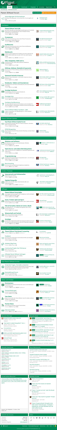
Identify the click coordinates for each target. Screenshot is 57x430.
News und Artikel (7, 280)
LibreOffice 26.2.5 (6, 359)
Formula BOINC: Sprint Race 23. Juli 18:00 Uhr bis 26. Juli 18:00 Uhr (42, 330)
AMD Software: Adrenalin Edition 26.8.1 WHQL (14, 353)
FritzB (14, 380)
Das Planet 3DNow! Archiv (10, 262)
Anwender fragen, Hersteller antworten (16, 265)
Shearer (50, 222)
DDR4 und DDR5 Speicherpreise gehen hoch (15, 333)
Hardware (5, 25)
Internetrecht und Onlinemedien (15, 174)
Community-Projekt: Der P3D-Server (15, 248)
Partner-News (9, 304)
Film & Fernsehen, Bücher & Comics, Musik (18, 206)
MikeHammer (48, 244)
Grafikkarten (9, 45)
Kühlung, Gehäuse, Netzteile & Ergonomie (18, 68)
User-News (8, 296)
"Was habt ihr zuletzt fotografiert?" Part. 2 (14, 323)
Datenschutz (42, 426)
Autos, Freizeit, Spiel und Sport (14, 200)
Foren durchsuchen (12, 9)
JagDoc (3, 383)
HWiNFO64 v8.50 (6, 368)
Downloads (24, 7)
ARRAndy (18, 380)
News (3, 7)
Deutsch (6, 426)
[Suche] (54, 7)
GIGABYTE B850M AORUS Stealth (38, 354)
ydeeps (16, 379)
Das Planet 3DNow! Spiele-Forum (15, 122)
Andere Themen (7, 171)
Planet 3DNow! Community (11, 228)
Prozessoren (9, 37)
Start (51, 426)
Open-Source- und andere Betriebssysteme (18, 149)
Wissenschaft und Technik (13, 213)
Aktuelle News (34, 316)
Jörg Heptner (48, 311)
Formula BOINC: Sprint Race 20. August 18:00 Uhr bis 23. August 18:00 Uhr (43, 318)
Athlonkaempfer (52, 208)
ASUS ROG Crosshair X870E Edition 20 (39, 359)
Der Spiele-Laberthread (45, 123)
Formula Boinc (43, 231)
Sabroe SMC (23, 381)
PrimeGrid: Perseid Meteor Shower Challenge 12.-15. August (42, 325)
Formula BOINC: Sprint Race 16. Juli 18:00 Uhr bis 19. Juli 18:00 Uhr (42, 335)
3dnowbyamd (23, 422)
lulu (12, 380)
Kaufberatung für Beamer (45, 103)
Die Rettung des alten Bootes (46, 248)
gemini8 (49, 232)
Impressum (24, 426)
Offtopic (4, 189)
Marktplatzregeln (43, 17)
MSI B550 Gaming (34, 369)
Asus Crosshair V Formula (45, 273)
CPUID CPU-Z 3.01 (6, 350)
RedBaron (52, 151)
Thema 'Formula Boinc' (38, 378)
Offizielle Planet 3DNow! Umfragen (15, 254)
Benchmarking (9, 163)
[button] (6, 7)
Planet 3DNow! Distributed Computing (17, 231)
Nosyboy (47, 132)
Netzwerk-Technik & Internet (14, 75)
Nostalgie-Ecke (9, 96)
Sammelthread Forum (11, 272)
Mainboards (8, 52)
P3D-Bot (50, 285)
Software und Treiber (9, 138)
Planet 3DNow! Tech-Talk (12, 28)
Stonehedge (12, 379)
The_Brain (47, 274)
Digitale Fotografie (11, 180)
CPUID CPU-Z (45, 284)
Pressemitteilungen (11, 290)
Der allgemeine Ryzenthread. (46, 38)
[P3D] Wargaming (10, 129)
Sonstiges (8, 219)
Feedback (8, 236)
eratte (49, 40)
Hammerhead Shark (51, 63)
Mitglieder (33, 7)
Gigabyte (6, 321)
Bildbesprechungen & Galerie (10, 326)
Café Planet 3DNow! (8, 331)
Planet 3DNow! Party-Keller (13, 192)
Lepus (46, 267)
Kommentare (9, 283)
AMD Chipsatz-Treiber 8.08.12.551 (10, 356)
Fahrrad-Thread (43, 200)
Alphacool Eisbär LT (44, 69)
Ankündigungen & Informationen (15, 16)
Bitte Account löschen (44, 237)
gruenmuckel (23, 380)
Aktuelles (15, 7)
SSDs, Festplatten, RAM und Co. (14, 61)
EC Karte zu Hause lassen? (45, 220)
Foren (9, 7)
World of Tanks (43, 130)
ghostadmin (47, 105)
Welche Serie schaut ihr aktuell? (48, 207)
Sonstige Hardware (11, 90)
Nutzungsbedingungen (33, 426)
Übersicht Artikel (10, 310)
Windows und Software (12, 141)
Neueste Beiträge (7, 316)
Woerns (49, 32)
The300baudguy (48, 98)
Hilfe (48, 426)
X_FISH (12, 381)
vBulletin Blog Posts (10, 243)
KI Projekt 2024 (43, 157)
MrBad (20, 379)
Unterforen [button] (20, 57)
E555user (47, 71)
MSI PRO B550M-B (34, 364)
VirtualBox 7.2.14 (6, 365)
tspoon (46, 158)
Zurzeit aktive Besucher (9, 376)
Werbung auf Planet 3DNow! (48, 254)
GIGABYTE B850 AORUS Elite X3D (47, 54)
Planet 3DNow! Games (9, 118)
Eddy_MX (47, 92)
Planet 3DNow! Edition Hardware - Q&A (16, 110)
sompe (49, 47)
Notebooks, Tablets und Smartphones (16, 83)
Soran (8, 381)
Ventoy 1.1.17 (5, 362)
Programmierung (10, 156)
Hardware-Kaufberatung (12, 102)
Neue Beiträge (4, 9)
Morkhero (50, 124)
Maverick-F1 (47, 112)
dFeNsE (49, 183)
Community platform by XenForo (28, 428)
